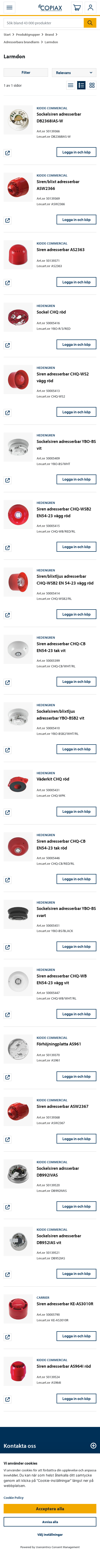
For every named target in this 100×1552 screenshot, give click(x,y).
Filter (26, 72)
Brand (49, 34)
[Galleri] (92, 85)
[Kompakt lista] (70, 85)
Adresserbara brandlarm (21, 42)
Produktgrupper (28, 34)
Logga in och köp (76, 152)
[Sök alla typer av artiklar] (90, 23)
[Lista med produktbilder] (81, 85)
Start (7, 34)
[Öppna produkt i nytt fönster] (7, 153)
